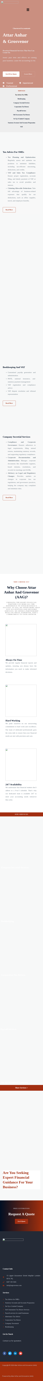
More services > (21, 1088)
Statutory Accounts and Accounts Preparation (21, 123)
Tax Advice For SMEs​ (21, 95)
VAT (21, 127)
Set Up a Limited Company (21, 119)
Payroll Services (21, 111)
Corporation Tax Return (21, 107)
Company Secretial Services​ (21, 103)
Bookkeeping (21, 99)
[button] (28, 9)
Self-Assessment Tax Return (21, 115)
